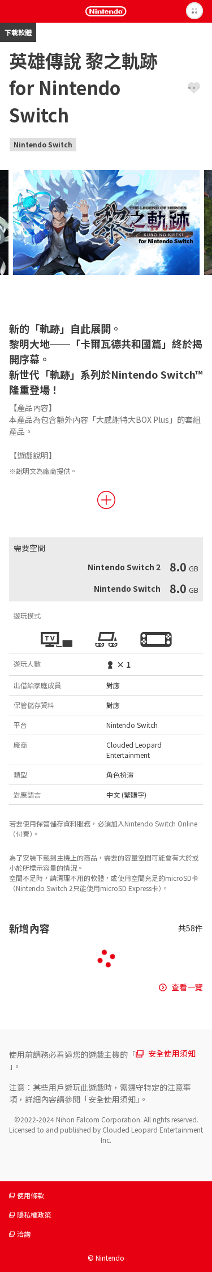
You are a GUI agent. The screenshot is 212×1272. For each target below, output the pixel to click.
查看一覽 (187, 987)
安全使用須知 (172, 1053)
